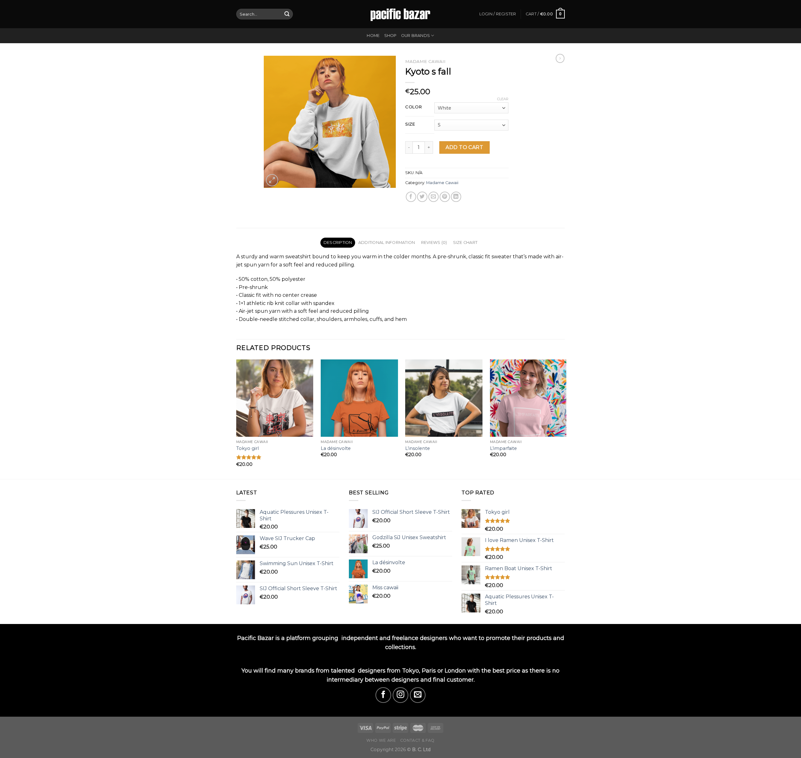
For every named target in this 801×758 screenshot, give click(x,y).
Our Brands (415, 35)
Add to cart (464, 147)
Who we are (381, 740)
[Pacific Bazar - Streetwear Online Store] (400, 14)
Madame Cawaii (425, 61)
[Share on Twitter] (422, 197)
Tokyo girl (247, 448)
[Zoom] (272, 180)
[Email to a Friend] (433, 197)
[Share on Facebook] (411, 197)
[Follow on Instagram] (400, 695)
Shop (390, 35)
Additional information (386, 242)
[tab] (337, 243)
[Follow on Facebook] (383, 695)
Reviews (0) (434, 242)
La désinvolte (336, 448)
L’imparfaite (503, 448)
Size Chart (465, 242)
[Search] (287, 14)
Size (410, 124)
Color (413, 107)
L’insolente (417, 448)
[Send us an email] (418, 695)
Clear (502, 99)
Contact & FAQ (417, 740)
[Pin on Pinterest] (445, 197)
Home (373, 35)
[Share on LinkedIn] (456, 197)
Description (338, 242)
